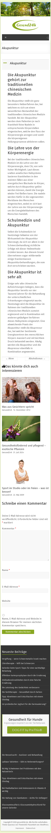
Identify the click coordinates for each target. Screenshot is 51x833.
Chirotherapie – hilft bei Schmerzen (18, 663)
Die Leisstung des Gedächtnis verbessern (20, 687)
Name (6, 570)
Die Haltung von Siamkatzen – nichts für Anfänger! (24, 798)
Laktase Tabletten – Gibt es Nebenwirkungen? (23, 762)
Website (6, 601)
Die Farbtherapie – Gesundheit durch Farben (22, 692)
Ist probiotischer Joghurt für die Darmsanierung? (24, 704)
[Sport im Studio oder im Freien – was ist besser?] (21, 459)
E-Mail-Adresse (11, 586)
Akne (10, 358)
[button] (26, 65)
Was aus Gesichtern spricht (18, 406)
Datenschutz (30, 828)
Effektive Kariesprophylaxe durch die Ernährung (24, 675)
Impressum (20, 828)
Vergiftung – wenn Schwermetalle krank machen (24, 659)
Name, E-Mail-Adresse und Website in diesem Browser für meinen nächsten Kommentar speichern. (22, 622)
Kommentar (9, 528)
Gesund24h (7, 410)
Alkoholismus (37, 358)
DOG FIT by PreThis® (27, 730)
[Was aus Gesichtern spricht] (21, 378)
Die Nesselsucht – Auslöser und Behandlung (22, 755)
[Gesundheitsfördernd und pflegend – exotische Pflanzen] (21, 417)
